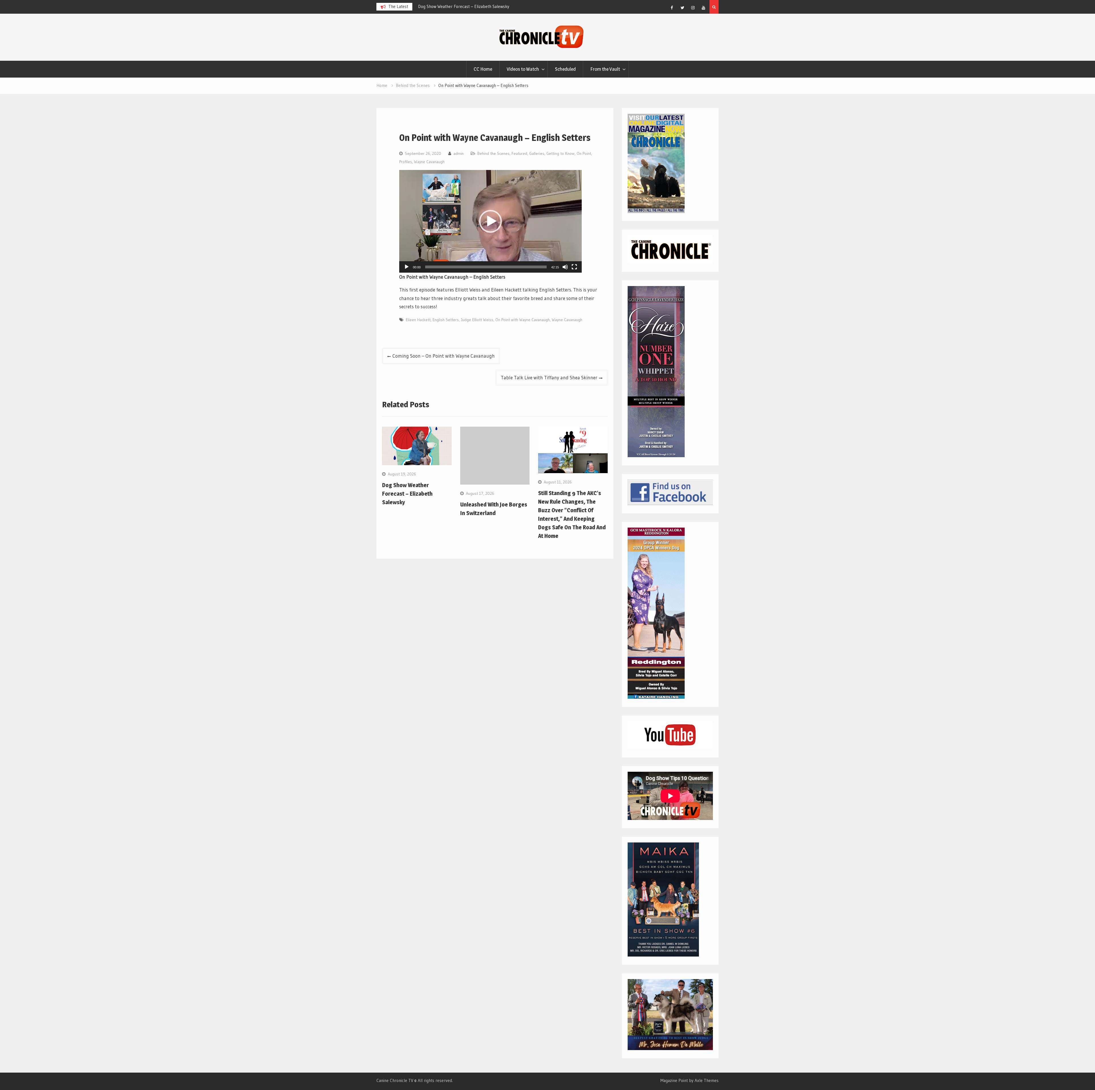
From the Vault (605, 69)
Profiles (405, 161)
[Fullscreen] (574, 267)
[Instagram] (692, 7)
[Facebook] (671, 7)
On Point (584, 153)
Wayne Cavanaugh (429, 161)
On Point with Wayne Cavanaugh (522, 319)
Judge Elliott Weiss (477, 319)
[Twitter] (682, 7)
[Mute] (565, 267)
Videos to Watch (523, 69)
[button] (490, 221)
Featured (519, 153)
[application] (490, 221)
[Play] (406, 267)
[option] (469, 6)
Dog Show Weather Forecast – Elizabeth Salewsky (407, 494)
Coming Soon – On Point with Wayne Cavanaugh (443, 356)
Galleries (536, 153)
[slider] (486, 267)
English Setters (446, 319)
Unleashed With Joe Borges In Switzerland (456, 6)
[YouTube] (703, 7)
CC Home (483, 69)
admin (458, 153)
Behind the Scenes (493, 153)
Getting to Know (560, 153)
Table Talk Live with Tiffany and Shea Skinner (549, 377)
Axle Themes (707, 1080)
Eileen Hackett (418, 319)
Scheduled (565, 69)
